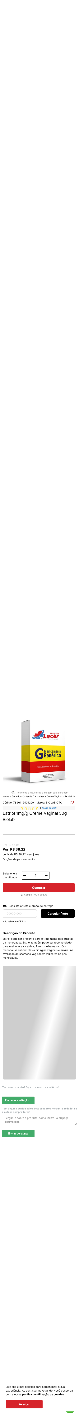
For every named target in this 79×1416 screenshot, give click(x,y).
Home (6, 796)
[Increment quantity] (46, 875)
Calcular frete (58, 913)
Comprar (38, 887)
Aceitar (24, 1404)
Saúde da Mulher (34, 796)
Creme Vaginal (54, 796)
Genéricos (17, 796)
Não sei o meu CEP (13, 921)
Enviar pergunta (18, 1133)
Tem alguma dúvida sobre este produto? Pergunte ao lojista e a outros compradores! (39, 1110)
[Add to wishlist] (72, 803)
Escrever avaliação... (18, 1100)
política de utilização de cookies (43, 1394)
